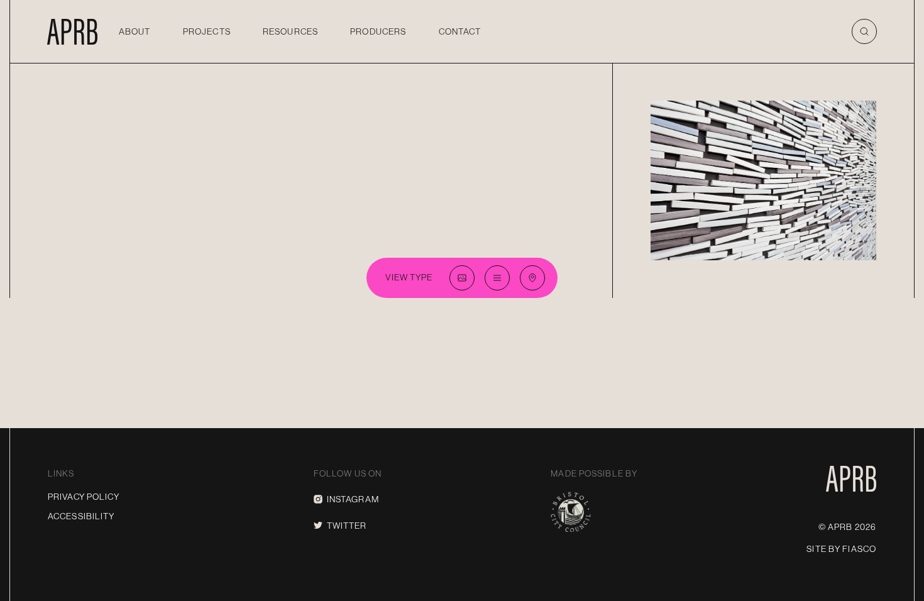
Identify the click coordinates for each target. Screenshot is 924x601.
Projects (207, 31)
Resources (290, 31)
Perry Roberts (848, 249)
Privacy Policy (83, 496)
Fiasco (859, 548)
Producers (378, 31)
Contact (460, 31)
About (135, 31)
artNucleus (715, 249)
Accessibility (81, 516)
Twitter (347, 525)
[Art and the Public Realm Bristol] (72, 31)
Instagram (353, 499)
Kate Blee (774, 249)
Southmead (828, 107)
